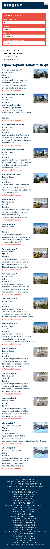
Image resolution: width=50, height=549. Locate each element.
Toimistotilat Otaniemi (23, 521)
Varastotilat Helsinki (23, 510)
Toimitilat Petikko (14, 545)
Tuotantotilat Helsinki (23, 512)
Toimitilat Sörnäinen (23, 496)
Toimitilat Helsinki (23, 490)
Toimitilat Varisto (35, 545)
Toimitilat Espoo (23, 514)
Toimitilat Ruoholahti (23, 503)
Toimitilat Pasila (33, 505)
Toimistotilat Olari (23, 525)
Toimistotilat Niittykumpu (23, 527)
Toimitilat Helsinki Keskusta (23, 492)
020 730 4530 (10, 56)
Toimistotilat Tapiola (23, 518)
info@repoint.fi (11, 59)
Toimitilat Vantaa (35, 532)
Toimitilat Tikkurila (23, 538)
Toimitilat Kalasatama (23, 494)
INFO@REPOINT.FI (31, 484)
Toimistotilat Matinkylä (23, 523)
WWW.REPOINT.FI (14, 486)
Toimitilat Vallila (13, 505)
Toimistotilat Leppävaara (23, 516)
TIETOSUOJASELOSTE (34, 486)
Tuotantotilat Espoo (13, 532)
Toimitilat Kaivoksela (23, 543)
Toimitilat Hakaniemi (23, 499)
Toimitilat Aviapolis (23, 534)
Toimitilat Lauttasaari (23, 501)
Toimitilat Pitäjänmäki (23, 507)
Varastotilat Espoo (23, 529)
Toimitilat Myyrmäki (23, 540)
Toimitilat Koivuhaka (23, 536)
